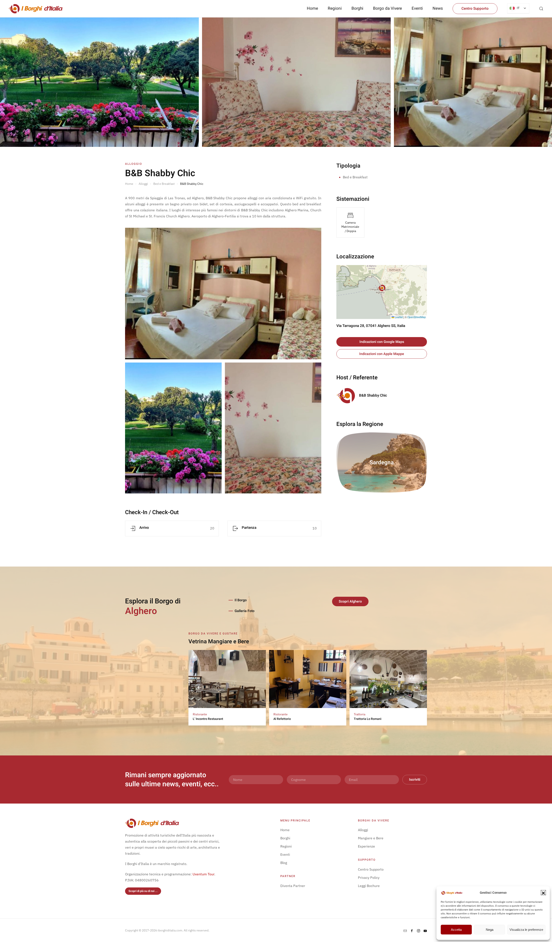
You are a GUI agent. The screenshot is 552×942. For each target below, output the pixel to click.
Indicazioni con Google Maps (381, 341)
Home (312, 8)
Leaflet (398, 317)
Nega (489, 929)
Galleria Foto (244, 611)
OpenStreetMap (416, 317)
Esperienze (366, 846)
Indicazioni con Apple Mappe (381, 353)
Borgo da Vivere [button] (387, 8)
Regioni (286, 846)
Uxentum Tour (203, 874)
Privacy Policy (369, 877)
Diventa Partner (292, 886)
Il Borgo (241, 600)
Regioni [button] (335, 8)
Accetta (456, 929)
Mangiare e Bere (370, 838)
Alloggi (363, 830)
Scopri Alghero (350, 601)
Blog (283, 862)
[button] (543, 892)
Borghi (357, 8)
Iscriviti (414, 779)
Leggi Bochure (369, 886)
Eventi (417, 8)
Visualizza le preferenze (526, 929)
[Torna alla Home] (36, 8)
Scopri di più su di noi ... (143, 891)
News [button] (438, 8)
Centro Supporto (475, 8)
